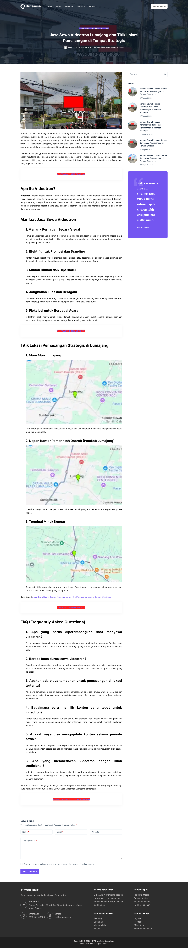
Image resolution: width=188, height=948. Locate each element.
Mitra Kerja (139, 925)
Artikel (92, 6)
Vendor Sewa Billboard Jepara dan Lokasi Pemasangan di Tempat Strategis (153, 143)
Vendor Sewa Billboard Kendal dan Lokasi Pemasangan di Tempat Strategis (153, 92)
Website (95, 832)
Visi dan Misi (100, 925)
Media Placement (142, 901)
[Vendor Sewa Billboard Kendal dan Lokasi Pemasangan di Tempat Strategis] (132, 92)
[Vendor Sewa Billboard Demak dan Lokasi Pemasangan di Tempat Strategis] (132, 158)
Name (25, 832)
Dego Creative (101, 943)
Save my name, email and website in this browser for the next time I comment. (59, 864)
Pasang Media (141, 898)
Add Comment (29, 841)
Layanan (69, 6)
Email (60, 832)
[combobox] (145, 74)
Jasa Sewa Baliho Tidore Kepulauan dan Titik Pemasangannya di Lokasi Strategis (71, 597)
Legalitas (98, 921)
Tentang (98, 918)
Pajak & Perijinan (142, 905)
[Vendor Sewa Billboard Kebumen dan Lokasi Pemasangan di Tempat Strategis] (132, 107)
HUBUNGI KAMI (159, 6)
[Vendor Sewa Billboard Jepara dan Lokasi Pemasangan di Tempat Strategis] (132, 143)
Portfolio (81, 6)
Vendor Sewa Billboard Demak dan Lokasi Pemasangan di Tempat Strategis (153, 158)
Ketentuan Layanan (143, 928)
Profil (58, 6)
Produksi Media (141, 894)
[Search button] (165, 74)
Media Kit (98, 928)
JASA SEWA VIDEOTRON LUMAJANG (94, 28)
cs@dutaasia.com (63, 917)
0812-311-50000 (37, 917)
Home (50, 6)
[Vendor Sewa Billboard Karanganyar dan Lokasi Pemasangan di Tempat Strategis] (132, 125)
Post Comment (30, 871)
